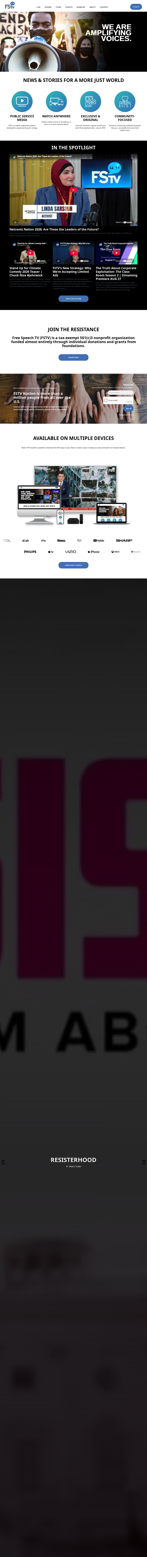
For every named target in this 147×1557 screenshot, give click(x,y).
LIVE (38, 7)
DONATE (136, 7)
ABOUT (93, 7)
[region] (73, 42)
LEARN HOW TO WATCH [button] (73, 565)
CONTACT (104, 7)
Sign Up (129, 408)
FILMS (58, 7)
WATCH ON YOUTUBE (73, 299)
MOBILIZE (81, 7)
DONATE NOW (73, 357)
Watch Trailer (75, 1166)
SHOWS (48, 7)
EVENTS (69, 7)
